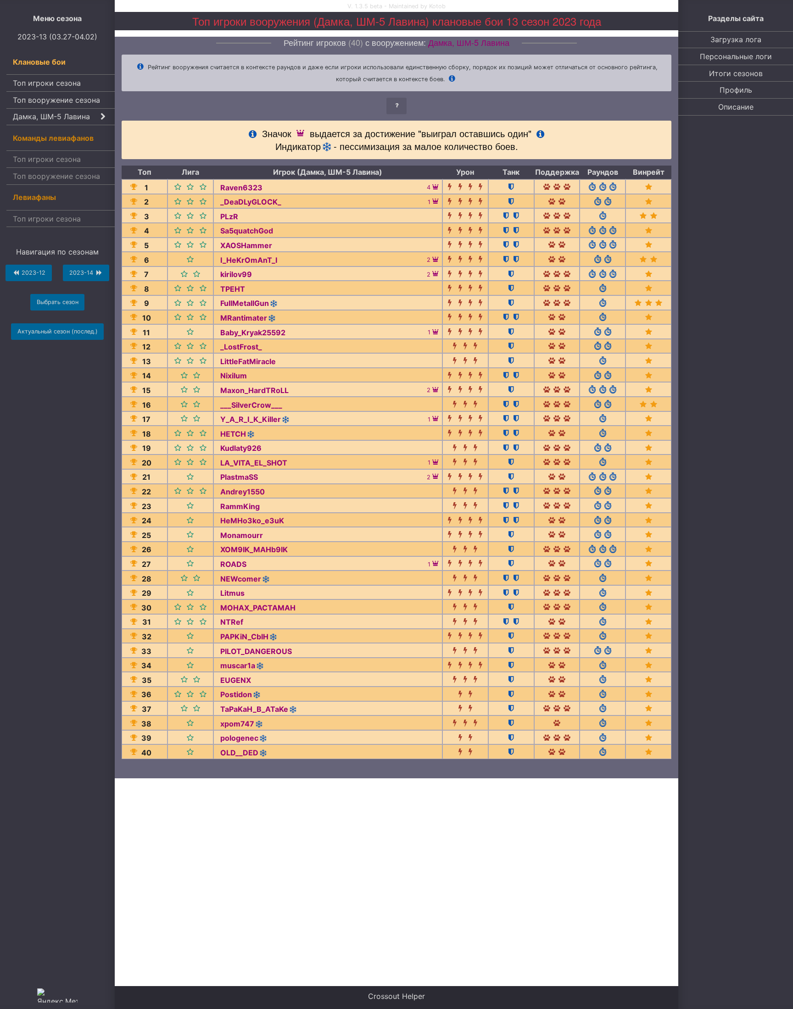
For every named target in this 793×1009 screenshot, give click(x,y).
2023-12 (32, 272)
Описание (736, 106)
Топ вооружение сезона (56, 100)
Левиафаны (34, 197)
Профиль (736, 89)
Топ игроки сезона (47, 83)
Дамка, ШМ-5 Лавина (51, 116)
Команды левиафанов (53, 138)
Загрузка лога (735, 39)
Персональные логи (736, 56)
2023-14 (82, 272)
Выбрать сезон (57, 302)
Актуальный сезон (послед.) (57, 331)
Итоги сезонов (736, 73)
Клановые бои (39, 62)
